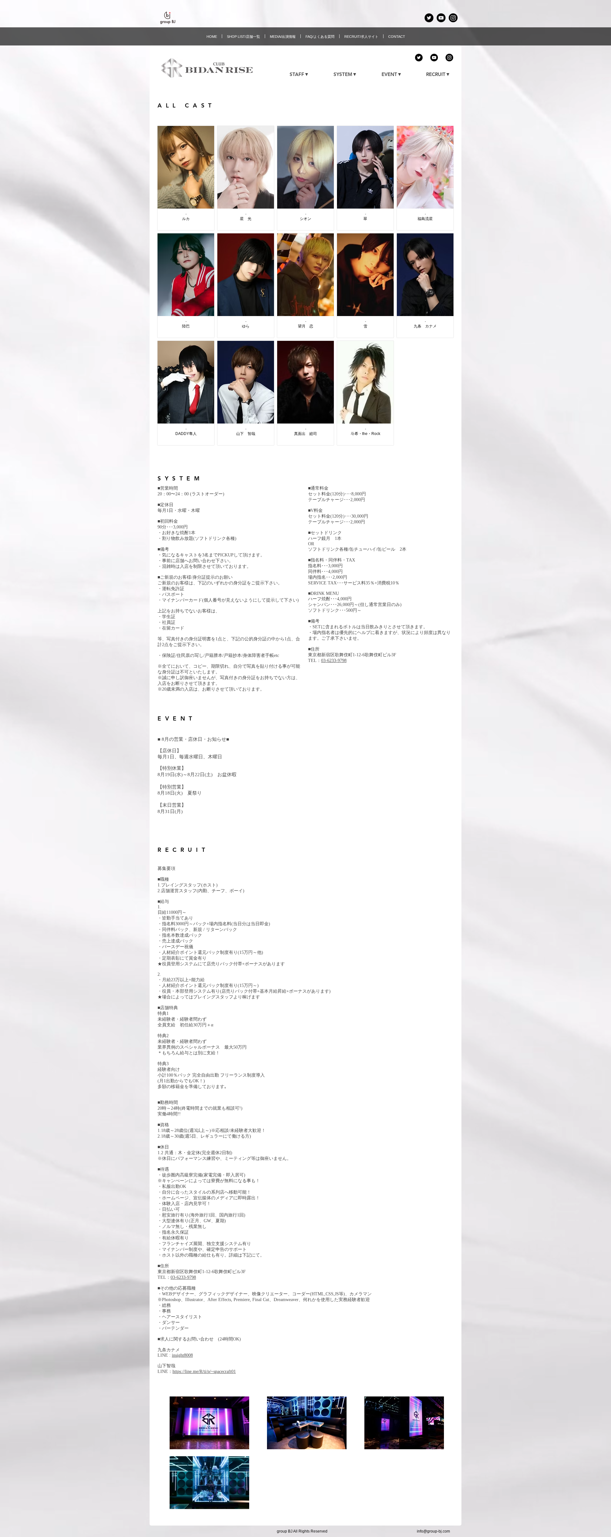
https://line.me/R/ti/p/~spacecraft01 (204, 1371)
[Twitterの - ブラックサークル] (429, 17)
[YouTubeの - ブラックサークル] (441, 17)
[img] (305, 178)
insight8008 (182, 1355)
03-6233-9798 (334, 660)
